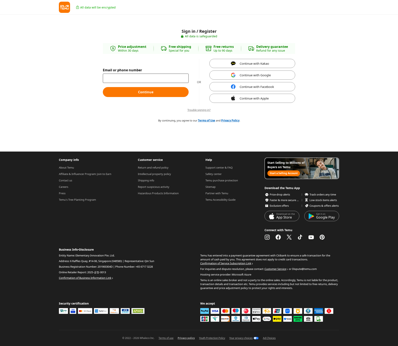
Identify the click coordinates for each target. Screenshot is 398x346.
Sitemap (210, 187)
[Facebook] (278, 237)
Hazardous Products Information (158, 193)
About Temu (66, 167)
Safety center (213, 174)
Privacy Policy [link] (230, 120)
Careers (63, 187)
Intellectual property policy (154, 174)
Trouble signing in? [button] (199, 110)
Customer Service (275, 269)
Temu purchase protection (221, 180)
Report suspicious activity (153, 187)
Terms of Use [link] (206, 120)
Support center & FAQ (219, 167)
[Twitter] (289, 237)
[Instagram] (267, 237)
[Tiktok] (300, 237)
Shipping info (146, 180)
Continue (145, 92)
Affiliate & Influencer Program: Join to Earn (85, 174)
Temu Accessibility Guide (220, 200)
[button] (64, 7)
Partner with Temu (216, 193)
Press (62, 193)
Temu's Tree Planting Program (77, 200)
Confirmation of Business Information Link (85, 278)
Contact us (65, 180)
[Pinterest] (322, 237)
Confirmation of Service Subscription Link (225, 263)
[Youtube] (311, 237)
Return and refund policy (153, 167)
